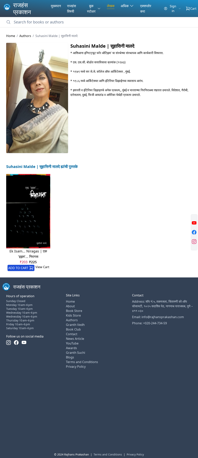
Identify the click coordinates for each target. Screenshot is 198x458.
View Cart (42, 267)
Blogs (70, 357)
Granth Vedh (75, 325)
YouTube (72, 343)
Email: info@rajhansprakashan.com (158, 317)
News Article (75, 339)
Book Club (73, 329)
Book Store (74, 311)
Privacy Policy (76, 366)
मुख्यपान (56, 5)
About (70, 306)
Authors (25, 36)
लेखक (110, 5)
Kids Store (73, 315)
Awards (71, 348)
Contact (71, 334)
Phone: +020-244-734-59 (149, 323)
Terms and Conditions (82, 362)
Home (10, 36)
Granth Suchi (75, 352)
